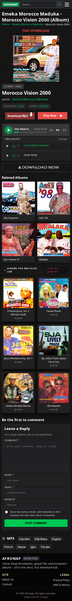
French (8, 547)
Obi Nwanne (11, 218)
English (56, 539)
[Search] (59, 4)
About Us (8, 579)
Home (6, 24)
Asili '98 (43, 218)
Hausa (22, 547)
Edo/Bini (24, 539)
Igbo (21, 106)
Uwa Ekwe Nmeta (36, 145)
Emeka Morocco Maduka (27, 24)
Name (9, 474)
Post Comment (36, 523)
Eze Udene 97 (12, 259)
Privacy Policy (61, 580)
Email (9, 487)
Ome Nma (30, 155)
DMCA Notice (61, 585)
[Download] (14, 146)
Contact (7, 584)
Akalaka (43, 259)
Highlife (43, 106)
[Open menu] (66, 4)
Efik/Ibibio (41, 539)
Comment (11, 440)
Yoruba (45, 547)
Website (9, 499)
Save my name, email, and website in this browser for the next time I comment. (35, 513)
